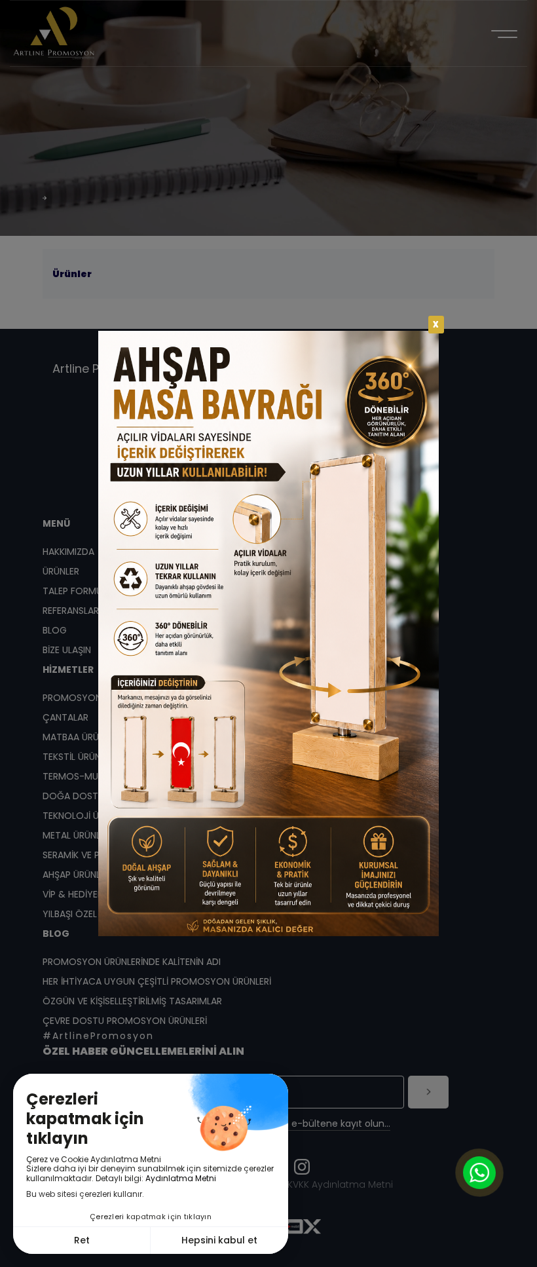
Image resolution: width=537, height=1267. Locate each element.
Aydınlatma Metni (180, 1178)
